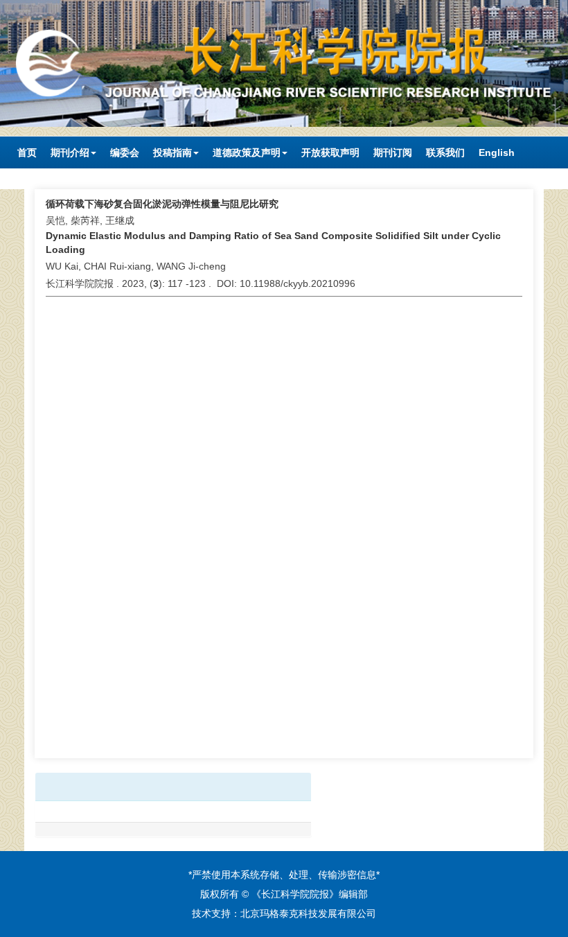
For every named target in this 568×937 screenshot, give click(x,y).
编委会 (124, 152)
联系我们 (445, 152)
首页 (27, 152)
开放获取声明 (330, 152)
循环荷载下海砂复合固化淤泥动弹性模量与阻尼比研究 (162, 203)
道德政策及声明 (247, 152)
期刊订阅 (392, 152)
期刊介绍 (70, 152)
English (497, 152)
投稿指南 (172, 152)
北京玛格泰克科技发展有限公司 (308, 913)
